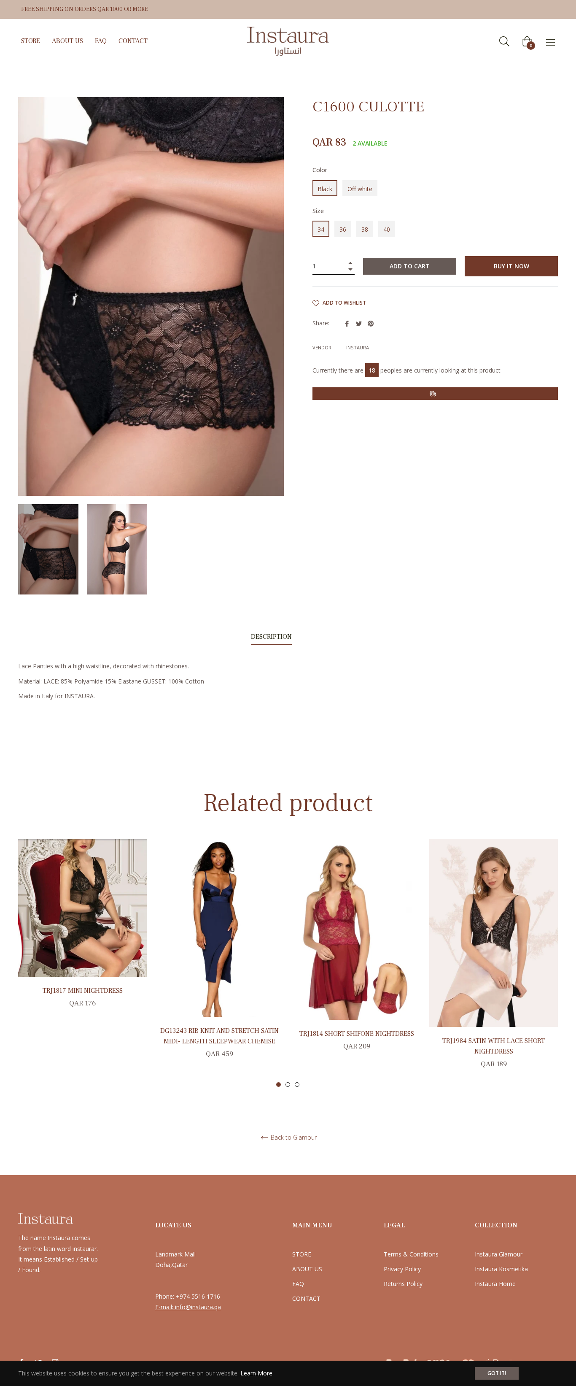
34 (321, 229)
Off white (359, 189)
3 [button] (297, 1084)
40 (386, 229)
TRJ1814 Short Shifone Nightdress (356, 1033)
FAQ (298, 1284)
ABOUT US (307, 1269)
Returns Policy (403, 1284)
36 (342, 229)
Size (318, 211)
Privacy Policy (402, 1269)
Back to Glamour (293, 1137)
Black (325, 189)
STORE (301, 1254)
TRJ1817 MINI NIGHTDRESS (83, 990)
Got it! (496, 1373)
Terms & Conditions (411, 1254)
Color (319, 170)
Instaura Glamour (498, 1254)
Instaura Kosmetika (501, 1269)
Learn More (256, 1373)
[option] (82, 933)
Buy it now (511, 266)
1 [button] (278, 1084)
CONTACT (306, 1298)
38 (364, 229)
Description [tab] (271, 636)
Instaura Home (495, 1284)
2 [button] (287, 1084)
